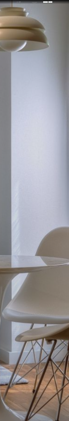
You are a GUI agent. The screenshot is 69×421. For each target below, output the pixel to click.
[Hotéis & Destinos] (17, 2)
